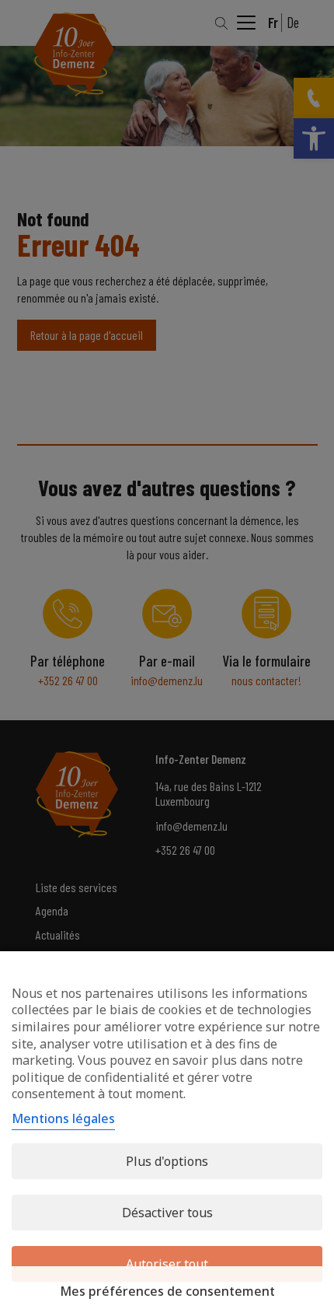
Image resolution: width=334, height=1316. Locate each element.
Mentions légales (63, 1118)
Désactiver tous (167, 1212)
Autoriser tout (167, 1263)
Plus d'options (167, 1161)
